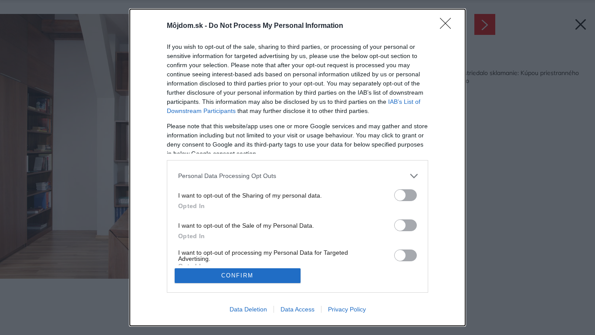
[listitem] (297, 176)
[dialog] (297, 167)
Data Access (297, 309)
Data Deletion (248, 309)
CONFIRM (237, 275)
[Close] (448, 26)
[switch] (405, 195)
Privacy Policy (347, 309)
